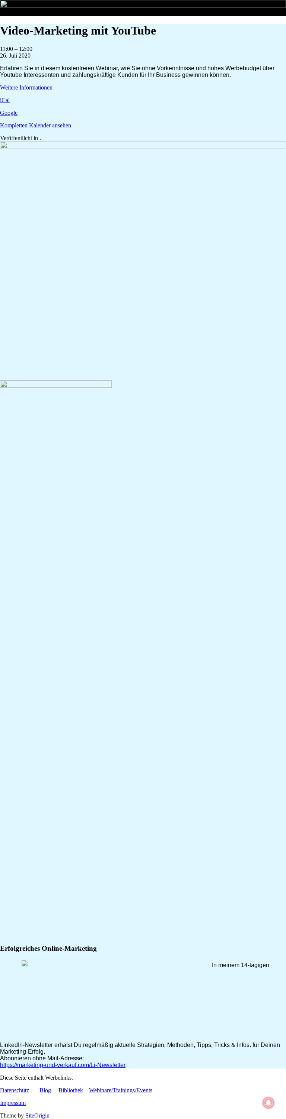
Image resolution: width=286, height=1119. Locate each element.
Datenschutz (14, 1090)
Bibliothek (70, 1090)
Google (9, 113)
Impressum (13, 1103)
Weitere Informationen (26, 87)
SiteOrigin (37, 1115)
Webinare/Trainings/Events (120, 1090)
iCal (5, 100)
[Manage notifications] (268, 1103)
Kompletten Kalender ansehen (35, 125)
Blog (45, 1090)
